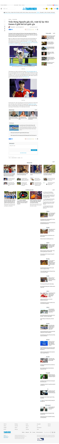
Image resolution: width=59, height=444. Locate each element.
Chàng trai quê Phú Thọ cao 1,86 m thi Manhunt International (46, 300)
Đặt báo (23, 432)
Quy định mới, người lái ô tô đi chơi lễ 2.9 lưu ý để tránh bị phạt (51, 391)
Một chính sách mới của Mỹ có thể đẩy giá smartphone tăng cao (51, 375)
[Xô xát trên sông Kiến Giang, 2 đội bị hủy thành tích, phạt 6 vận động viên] (44, 215)
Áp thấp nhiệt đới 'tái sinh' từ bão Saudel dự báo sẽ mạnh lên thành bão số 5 (47, 223)
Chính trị (6, 12)
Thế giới (12, 12)
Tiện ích (20, 5)
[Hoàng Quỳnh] (9, 27)
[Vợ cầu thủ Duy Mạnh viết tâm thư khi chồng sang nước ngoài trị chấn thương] (44, 295)
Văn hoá (27, 425)
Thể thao (38, 12)
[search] (9, 9)
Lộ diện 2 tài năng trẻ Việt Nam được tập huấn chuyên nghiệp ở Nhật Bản (47, 352)
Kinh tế (15, 12)
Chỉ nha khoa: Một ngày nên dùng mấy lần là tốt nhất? (51, 359)
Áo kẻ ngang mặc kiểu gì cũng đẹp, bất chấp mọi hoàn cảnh (47, 414)
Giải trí (35, 12)
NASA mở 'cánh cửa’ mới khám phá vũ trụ (46, 238)
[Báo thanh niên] (29, 9)
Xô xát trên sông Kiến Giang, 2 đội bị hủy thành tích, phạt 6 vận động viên (51, 214)
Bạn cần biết (16, 5)
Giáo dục (27, 12)
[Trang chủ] (4, 12)
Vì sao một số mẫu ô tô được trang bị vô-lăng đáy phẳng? (47, 397)
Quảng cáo (27, 432)
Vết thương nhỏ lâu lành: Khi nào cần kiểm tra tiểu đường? (47, 365)
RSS (30, 432)
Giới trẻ (24, 12)
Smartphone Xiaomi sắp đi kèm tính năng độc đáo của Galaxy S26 (47, 381)
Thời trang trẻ (53, 12)
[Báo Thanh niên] (7, 432)
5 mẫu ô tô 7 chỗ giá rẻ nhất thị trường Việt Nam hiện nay (47, 401)
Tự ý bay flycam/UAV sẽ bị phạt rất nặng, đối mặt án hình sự (47, 254)
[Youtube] (53, 5)
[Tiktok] (56, 5)
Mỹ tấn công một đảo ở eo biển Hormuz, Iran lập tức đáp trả (47, 236)
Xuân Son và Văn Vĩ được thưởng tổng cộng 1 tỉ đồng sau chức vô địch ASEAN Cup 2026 (51, 343)
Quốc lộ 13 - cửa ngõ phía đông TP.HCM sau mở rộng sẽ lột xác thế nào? (51, 246)
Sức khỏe (21, 12)
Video (46, 12)
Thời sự (9, 12)
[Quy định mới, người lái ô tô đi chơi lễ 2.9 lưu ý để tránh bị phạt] (44, 392)
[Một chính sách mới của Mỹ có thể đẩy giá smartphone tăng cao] (44, 376)
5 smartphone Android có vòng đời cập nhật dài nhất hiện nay (47, 385)
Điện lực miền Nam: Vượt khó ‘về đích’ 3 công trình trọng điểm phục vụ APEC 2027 (47, 251)
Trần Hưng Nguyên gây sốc (31, 71)
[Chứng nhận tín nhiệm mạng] (40, 439)
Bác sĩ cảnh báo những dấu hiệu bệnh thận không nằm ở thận (47, 368)
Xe (47, 389)
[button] (4, 20)
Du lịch (30, 12)
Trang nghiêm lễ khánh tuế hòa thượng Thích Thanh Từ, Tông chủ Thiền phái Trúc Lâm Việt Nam (51, 263)
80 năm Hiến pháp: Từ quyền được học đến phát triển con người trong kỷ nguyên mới (51, 327)
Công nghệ (41, 12)
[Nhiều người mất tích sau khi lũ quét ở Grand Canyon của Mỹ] (44, 231)
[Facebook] (54, 5)
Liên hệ (23, 5)
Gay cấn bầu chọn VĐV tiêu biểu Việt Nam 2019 (27, 125)
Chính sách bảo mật (39, 432)
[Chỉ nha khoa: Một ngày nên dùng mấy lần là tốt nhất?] (44, 360)
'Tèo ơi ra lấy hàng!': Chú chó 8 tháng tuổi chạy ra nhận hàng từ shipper (47, 272)
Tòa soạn (33, 432)
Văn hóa (32, 12)
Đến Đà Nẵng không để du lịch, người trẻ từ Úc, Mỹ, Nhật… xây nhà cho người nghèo (47, 316)
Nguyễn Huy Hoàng (32, 104)
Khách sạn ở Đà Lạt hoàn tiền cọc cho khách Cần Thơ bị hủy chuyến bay (51, 279)
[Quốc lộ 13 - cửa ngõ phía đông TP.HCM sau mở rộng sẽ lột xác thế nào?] (44, 246)
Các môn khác (14, 19)
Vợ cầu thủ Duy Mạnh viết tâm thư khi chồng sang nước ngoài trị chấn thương (51, 295)
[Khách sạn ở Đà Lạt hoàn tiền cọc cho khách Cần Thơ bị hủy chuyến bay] (44, 279)
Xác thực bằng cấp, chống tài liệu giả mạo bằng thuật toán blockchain (47, 335)
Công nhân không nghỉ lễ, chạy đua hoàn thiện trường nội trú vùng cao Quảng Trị (47, 332)
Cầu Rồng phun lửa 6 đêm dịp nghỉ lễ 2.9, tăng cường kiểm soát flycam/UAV (47, 220)
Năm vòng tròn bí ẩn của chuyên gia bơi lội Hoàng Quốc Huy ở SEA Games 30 (23, 135)
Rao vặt (49, 425)
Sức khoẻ (16, 425)
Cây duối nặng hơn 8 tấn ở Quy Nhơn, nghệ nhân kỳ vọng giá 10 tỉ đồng (47, 268)
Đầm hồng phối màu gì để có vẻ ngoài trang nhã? (51, 408)
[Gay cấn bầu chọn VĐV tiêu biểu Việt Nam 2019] (14, 128)
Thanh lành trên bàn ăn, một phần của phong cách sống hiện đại (47, 417)
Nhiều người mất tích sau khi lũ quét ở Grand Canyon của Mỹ (51, 231)
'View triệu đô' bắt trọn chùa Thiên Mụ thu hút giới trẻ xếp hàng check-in (51, 310)
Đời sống (17, 12)
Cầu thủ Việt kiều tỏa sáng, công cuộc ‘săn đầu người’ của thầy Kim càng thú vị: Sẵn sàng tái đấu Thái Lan (47, 348)
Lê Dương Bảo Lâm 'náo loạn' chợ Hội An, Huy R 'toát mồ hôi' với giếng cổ (47, 303)
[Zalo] (57, 5)
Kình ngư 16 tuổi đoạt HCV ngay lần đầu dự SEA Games (20, 132)
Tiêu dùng (48, 12)
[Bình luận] (4, 26)
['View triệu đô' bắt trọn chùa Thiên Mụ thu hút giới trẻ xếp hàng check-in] (44, 311)
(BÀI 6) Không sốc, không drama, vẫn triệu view (47, 319)
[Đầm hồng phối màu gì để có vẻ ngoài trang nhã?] (44, 409)
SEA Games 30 (26, 76)
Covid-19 (29, 41)
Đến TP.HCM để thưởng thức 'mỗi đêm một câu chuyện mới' (47, 287)
